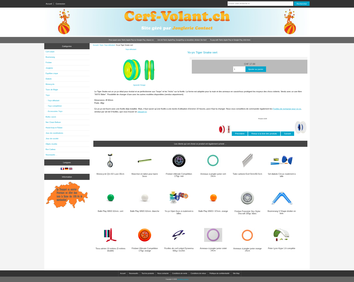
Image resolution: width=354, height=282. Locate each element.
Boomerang (50, 57)
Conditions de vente (179, 273)
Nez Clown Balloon (53, 122)
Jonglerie (49, 68)
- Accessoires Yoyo (54, 111)
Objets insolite (51, 144)
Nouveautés (133, 273)
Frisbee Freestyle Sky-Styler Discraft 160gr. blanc (247, 212)
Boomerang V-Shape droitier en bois (282, 212)
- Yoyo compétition (54, 106)
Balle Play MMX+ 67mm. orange (213, 211)
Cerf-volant (50, 52)
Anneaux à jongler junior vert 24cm (213, 175)
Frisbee (49, 62)
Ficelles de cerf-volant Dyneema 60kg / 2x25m (178, 249)
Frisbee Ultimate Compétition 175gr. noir (179, 175)
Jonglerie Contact (182, 279)
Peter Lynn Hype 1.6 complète (281, 248)
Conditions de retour (198, 273)
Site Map (236, 273)
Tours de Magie (52, 90)
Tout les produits (148, 273)
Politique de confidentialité (219, 273)
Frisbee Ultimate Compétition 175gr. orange (145, 249)
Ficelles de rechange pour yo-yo (287, 109)
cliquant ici (142, 112)
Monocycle (50, 84)
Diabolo (49, 79)
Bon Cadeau (50, 149)
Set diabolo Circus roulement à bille (282, 175)
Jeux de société (52, 139)
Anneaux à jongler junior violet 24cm (213, 249)
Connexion (60, 4)
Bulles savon (51, 117)
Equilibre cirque (52, 73)
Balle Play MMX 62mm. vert (110, 211)
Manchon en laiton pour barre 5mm (145, 175)
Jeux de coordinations (54, 133)
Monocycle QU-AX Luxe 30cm (110, 174)
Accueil (49, 4)
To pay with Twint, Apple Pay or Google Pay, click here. (230, 40)
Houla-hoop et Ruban (54, 128)
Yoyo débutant (109, 45)
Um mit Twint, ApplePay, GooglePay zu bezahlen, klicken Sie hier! (182, 40)
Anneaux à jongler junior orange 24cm (247, 249)
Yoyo (101, 45)
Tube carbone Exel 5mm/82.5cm (247, 174)
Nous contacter (163, 273)
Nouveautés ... (51, 155)
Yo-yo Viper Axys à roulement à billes (179, 212)
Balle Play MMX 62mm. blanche (144, 211)
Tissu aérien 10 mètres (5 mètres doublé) (110, 249)
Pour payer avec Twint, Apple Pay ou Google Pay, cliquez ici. (131, 40)
